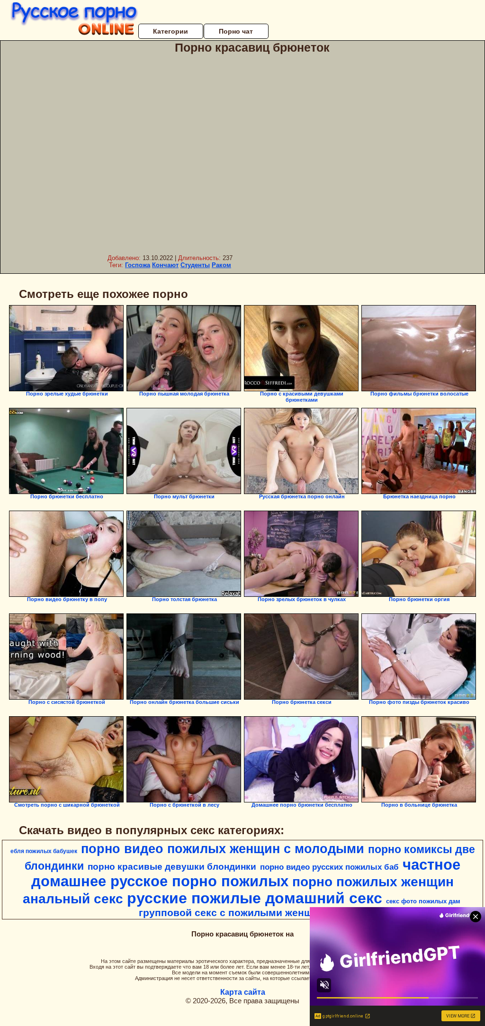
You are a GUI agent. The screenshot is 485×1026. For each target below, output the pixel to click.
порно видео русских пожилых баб (329, 867)
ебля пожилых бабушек (43, 851)
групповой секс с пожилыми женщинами (241, 912)
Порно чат (236, 31)
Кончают (165, 265)
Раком (221, 265)
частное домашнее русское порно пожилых (245, 872)
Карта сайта (242, 992)
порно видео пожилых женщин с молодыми (222, 849)
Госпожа (137, 265)
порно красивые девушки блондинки (172, 867)
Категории (170, 31)
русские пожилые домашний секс (254, 898)
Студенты (195, 265)
